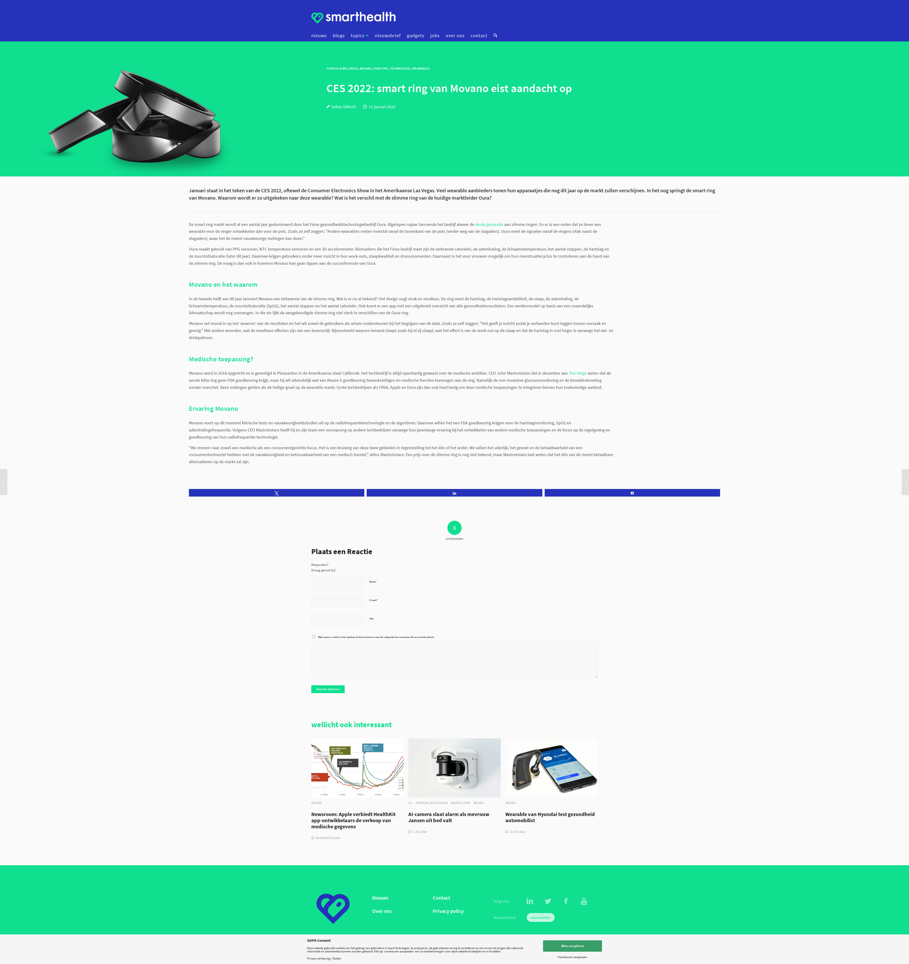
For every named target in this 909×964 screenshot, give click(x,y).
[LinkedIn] (530, 901)
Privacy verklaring (318, 958)
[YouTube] (584, 901)
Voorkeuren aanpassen (572, 957)
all (410, 803)
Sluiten (336, 958)
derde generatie (489, 224)
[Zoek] (493, 35)
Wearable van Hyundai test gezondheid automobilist (550, 817)
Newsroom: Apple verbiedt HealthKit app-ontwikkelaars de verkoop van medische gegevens (353, 820)
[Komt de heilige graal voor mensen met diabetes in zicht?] (905, 482)
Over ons (382, 911)
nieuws (316, 803)
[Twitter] (548, 901)
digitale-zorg (460, 803)
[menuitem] (320, 35)
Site (371, 618)
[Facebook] (566, 901)
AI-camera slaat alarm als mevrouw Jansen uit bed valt (448, 817)
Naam (373, 581)
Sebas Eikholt (343, 106)
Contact (441, 898)
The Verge (578, 373)
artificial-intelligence (432, 803)
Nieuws (380, 898)
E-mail (373, 600)
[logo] (353, 18)
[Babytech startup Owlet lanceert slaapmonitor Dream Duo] (3, 482)
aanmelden (540, 917)
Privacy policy (448, 911)
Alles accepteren (572, 946)
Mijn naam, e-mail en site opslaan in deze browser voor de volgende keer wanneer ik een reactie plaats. (376, 637)
